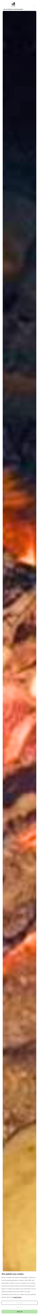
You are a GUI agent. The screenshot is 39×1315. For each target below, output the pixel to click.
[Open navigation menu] (34, 6)
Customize (19, 1303)
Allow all (19, 1312)
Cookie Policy (17, 1297)
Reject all (20, 1307)
